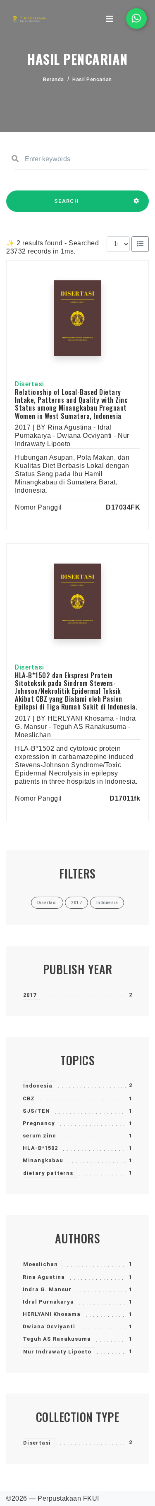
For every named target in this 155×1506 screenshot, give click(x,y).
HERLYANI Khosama (52, 1314)
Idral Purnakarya (48, 1302)
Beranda (53, 79)
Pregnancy (39, 1123)
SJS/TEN (36, 1111)
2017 (29, 995)
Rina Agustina (44, 1277)
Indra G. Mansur (47, 1289)
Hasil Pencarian (92, 79)
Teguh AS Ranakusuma (57, 1339)
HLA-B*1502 (40, 1148)
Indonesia (37, 1086)
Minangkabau (43, 1160)
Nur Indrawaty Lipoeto (57, 1352)
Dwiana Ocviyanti (49, 1326)
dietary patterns (48, 1173)
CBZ (29, 1098)
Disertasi (37, 1443)
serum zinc (39, 1135)
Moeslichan (40, 1264)
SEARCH (66, 201)
